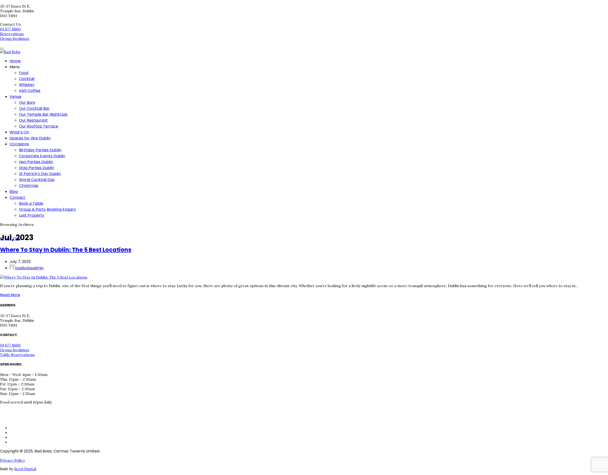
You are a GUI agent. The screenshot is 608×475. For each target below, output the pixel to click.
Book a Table (31, 203)
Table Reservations (17, 354)
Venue (15, 96)
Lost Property (31, 215)
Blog (14, 191)
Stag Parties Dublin (36, 168)
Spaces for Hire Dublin (30, 138)
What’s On (19, 132)
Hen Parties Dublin (36, 162)
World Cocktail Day (37, 179)
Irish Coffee (29, 90)
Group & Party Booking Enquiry (47, 209)
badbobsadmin (29, 268)
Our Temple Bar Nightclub (43, 114)
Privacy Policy (12, 460)
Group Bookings (14, 38)
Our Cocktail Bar (34, 108)
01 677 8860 (10, 29)
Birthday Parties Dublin (40, 150)
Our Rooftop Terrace (38, 126)
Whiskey (26, 84)
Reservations (12, 33)
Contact (17, 197)
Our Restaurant (33, 120)
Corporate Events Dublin (42, 156)
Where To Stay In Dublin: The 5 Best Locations (65, 250)
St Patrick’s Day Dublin (40, 173)
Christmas (28, 185)
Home (15, 61)
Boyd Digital (25, 468)
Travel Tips (10, 238)
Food (23, 73)
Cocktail (26, 78)
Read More (10, 295)
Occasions (19, 144)
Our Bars (27, 102)
